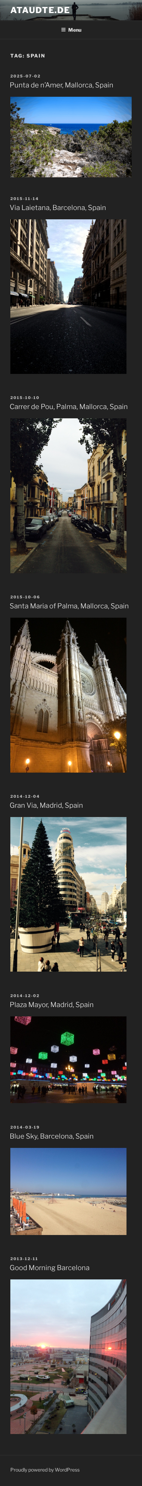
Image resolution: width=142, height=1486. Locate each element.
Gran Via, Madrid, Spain (46, 805)
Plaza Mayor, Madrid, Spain (52, 1005)
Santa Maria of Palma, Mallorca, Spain (69, 606)
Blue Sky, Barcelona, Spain (52, 1136)
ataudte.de (40, 10)
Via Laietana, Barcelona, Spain (58, 207)
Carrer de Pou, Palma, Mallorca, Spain (69, 406)
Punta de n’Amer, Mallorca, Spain (61, 85)
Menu (74, 30)
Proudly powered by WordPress (45, 1470)
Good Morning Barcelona (50, 1268)
